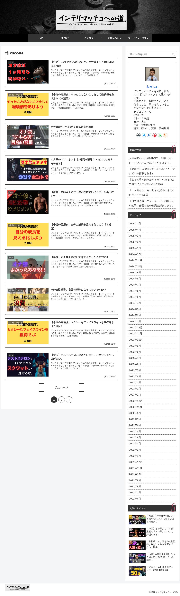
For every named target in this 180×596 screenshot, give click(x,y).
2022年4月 (135, 437)
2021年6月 (135, 498)
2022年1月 (135, 455)
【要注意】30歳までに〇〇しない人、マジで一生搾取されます (152, 171)
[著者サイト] (138, 135)
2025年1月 (135, 248)
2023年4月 (135, 376)
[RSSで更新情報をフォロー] (165, 135)
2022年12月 (135, 400)
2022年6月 (135, 425)
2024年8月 (135, 278)
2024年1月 (135, 321)
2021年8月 (135, 486)
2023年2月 (135, 388)
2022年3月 (135, 443)
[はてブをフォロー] (149, 135)
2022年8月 (135, 413)
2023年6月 (135, 364)
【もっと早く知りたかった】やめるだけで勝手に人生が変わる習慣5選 (152, 182)
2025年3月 (135, 235)
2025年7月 (135, 223)
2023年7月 (135, 358)
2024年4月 (135, 303)
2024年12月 (135, 254)
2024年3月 (135, 309)
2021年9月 (135, 480)
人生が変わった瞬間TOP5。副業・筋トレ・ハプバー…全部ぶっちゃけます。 (151, 160)
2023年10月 (135, 339)
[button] (173, 54)
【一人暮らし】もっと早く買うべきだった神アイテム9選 (152, 192)
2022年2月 (135, 449)
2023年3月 (135, 382)
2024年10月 (135, 266)
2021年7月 (135, 492)
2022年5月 (135, 431)
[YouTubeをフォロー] (154, 135)
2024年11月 (135, 260)
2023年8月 (135, 351)
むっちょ (152, 86)
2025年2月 (135, 241)
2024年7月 (135, 284)
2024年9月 (135, 272)
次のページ (61, 387)
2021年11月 (135, 468)
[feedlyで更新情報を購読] (160, 135)
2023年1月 (135, 394)
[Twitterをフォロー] (144, 135)
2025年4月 (135, 229)
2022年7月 (135, 419)
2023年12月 (135, 327)
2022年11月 (135, 407)
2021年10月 (135, 474)
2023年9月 (135, 345)
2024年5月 (135, 297)
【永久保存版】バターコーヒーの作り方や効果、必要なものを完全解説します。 (152, 203)
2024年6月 (135, 290)
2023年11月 (135, 333)
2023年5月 (135, 370)
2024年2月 (135, 315)
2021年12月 (135, 462)
